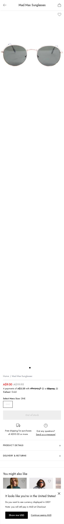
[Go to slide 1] (30, 367)
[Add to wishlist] (59, 14)
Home (6, 376)
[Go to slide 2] (33, 367)
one (8, 404)
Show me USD (16, 515)
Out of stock (32, 415)
